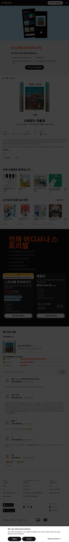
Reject (14, 539)
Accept (29, 539)
